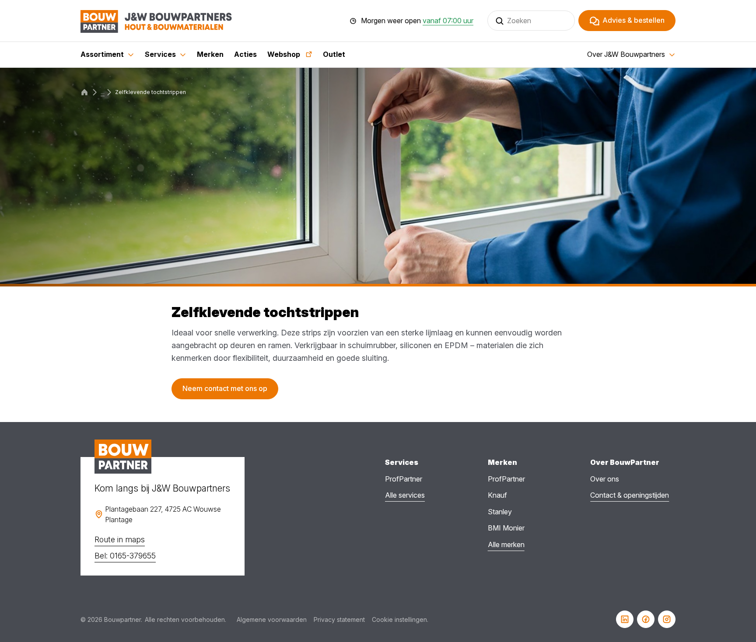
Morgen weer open (417, 21)
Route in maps (119, 539)
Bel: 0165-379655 (125, 555)
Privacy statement (339, 619)
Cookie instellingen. (400, 619)
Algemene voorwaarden (272, 619)
